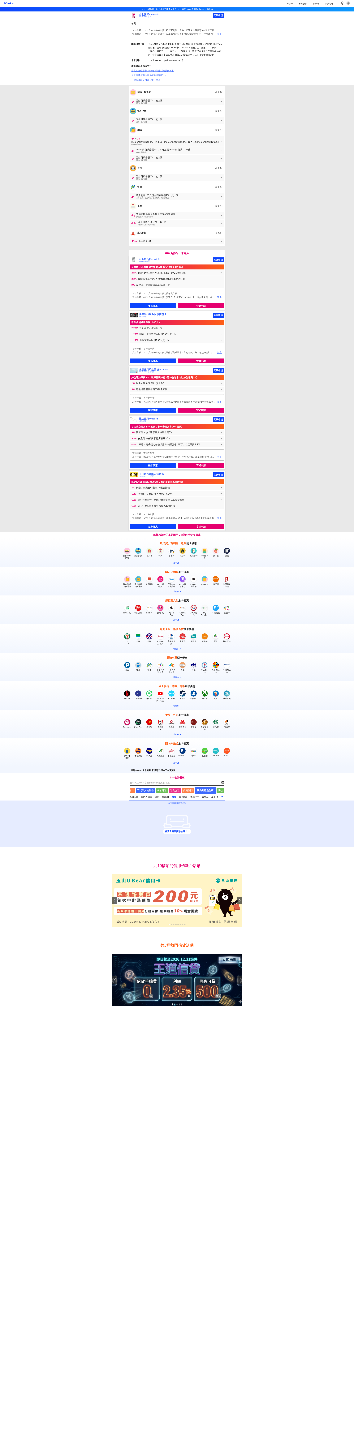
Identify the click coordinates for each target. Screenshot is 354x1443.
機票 (173, 796)
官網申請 (218, 15)
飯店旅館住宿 (131, 796)
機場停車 (194, 796)
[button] (177, 101)
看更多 (218, 92)
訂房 (157, 796)
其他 (220, 790)
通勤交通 (175, 790)
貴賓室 (205, 796)
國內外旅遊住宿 (205, 790)
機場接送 (183, 796)
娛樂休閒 (188, 790)
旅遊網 (165, 796)
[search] (348, 3)
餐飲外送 (162, 790)
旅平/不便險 (217, 796)
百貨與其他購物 (145, 790)
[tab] (132, 797)
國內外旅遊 (146, 796)
